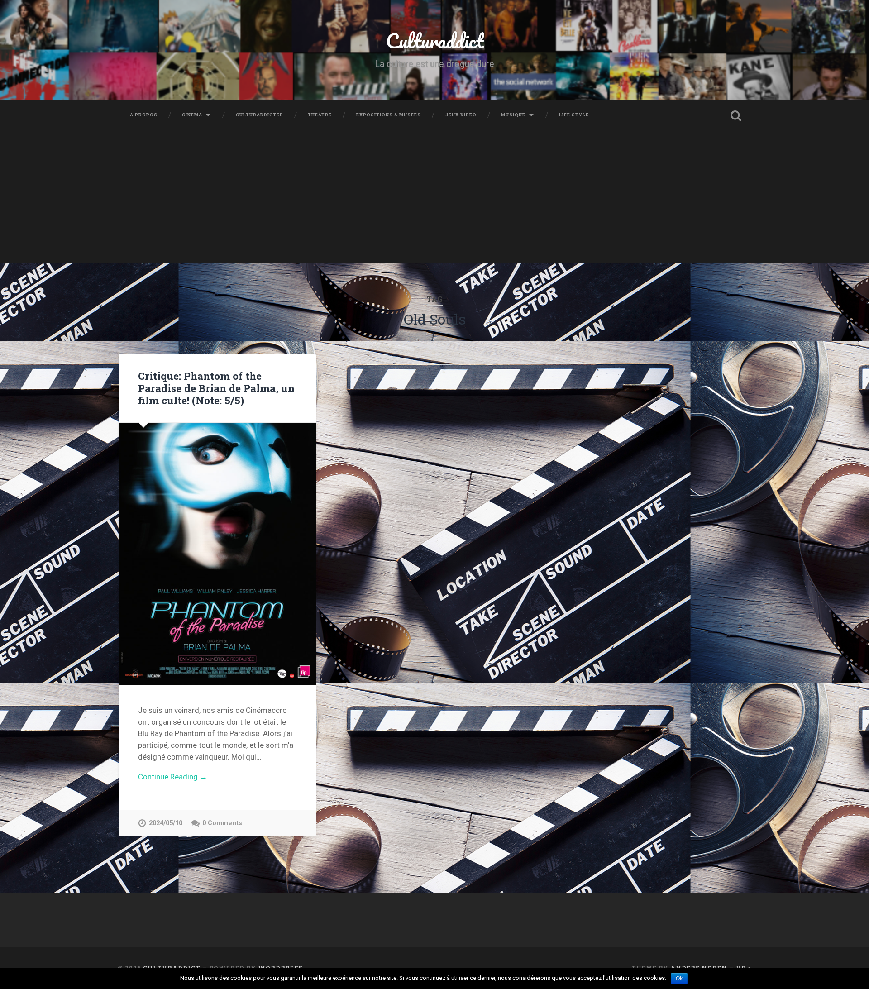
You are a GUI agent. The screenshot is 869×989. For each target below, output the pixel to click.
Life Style (574, 115)
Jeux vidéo (461, 115)
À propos (144, 115)
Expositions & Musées (388, 115)
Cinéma (192, 115)
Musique (513, 115)
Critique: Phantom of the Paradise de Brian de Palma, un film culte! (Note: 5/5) (216, 388)
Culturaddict (435, 40)
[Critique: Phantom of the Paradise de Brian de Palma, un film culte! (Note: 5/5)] (217, 554)
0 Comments (222, 823)
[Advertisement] (434, 199)
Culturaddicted (259, 115)
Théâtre (320, 115)
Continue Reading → (172, 776)
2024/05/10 (165, 823)
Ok (679, 978)
